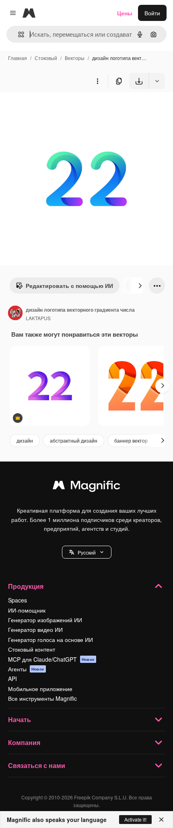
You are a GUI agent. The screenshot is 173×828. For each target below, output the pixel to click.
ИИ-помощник (26, 610)
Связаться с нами (36, 765)
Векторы (74, 57)
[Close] (161, 819)
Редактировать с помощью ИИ (69, 286)
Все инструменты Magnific (42, 698)
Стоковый (46, 57)
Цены (124, 13)
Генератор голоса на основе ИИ (50, 639)
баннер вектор (131, 440)
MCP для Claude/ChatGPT (51, 659)
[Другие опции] (97, 81)
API (12, 679)
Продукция (25, 586)
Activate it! (135, 819)
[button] (86, 552)
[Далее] (140, 285)
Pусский (87, 552)
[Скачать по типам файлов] (157, 81)
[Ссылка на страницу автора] (15, 314)
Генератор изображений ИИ (45, 620)
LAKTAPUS (38, 318)
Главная (17, 57)
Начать (19, 719)
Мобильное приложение (40, 689)
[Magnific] (86, 487)
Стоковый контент (31, 649)
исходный (54, 108)
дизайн (24, 440)
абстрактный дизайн (73, 440)
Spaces (17, 600)
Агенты (26, 669)
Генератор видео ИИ (35, 629)
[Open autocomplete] (18, 34)
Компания (24, 742)
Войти (152, 13)
